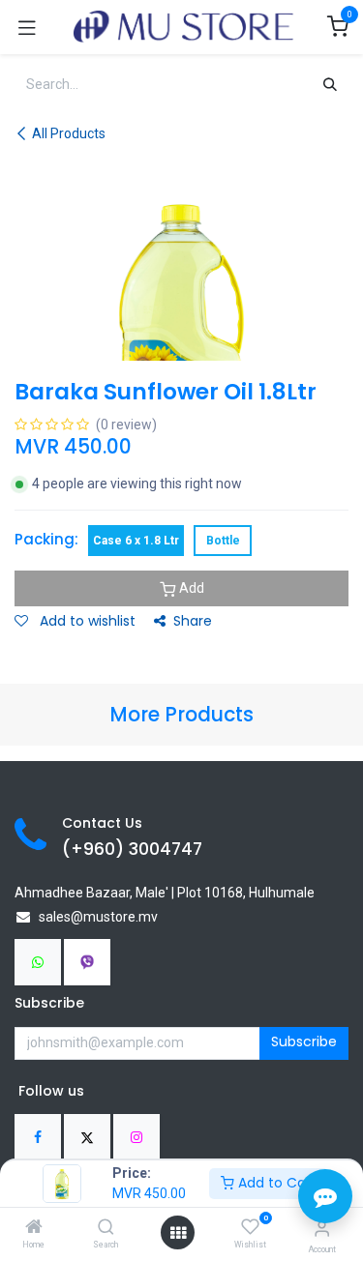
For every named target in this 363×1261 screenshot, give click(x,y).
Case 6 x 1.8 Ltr (136, 540)
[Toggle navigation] (27, 27)
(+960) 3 (100, 849)
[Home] (34, 1228)
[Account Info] (322, 1228)
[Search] (106, 1228)
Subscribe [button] (304, 1041)
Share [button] (192, 620)
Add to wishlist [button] (86, 620)
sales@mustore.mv (98, 916)
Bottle (223, 540)
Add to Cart (275, 1182)
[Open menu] (178, 1233)
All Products (69, 133)
